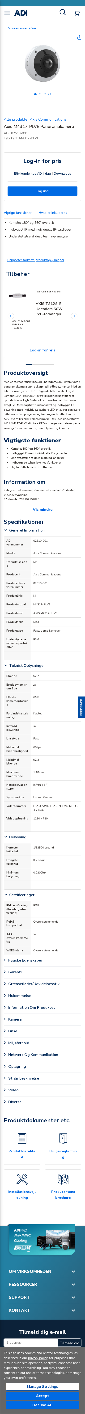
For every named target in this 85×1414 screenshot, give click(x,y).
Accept (42, 1395)
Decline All (42, 1405)
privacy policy (37, 1358)
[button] (81, 707)
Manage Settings (42, 1386)
